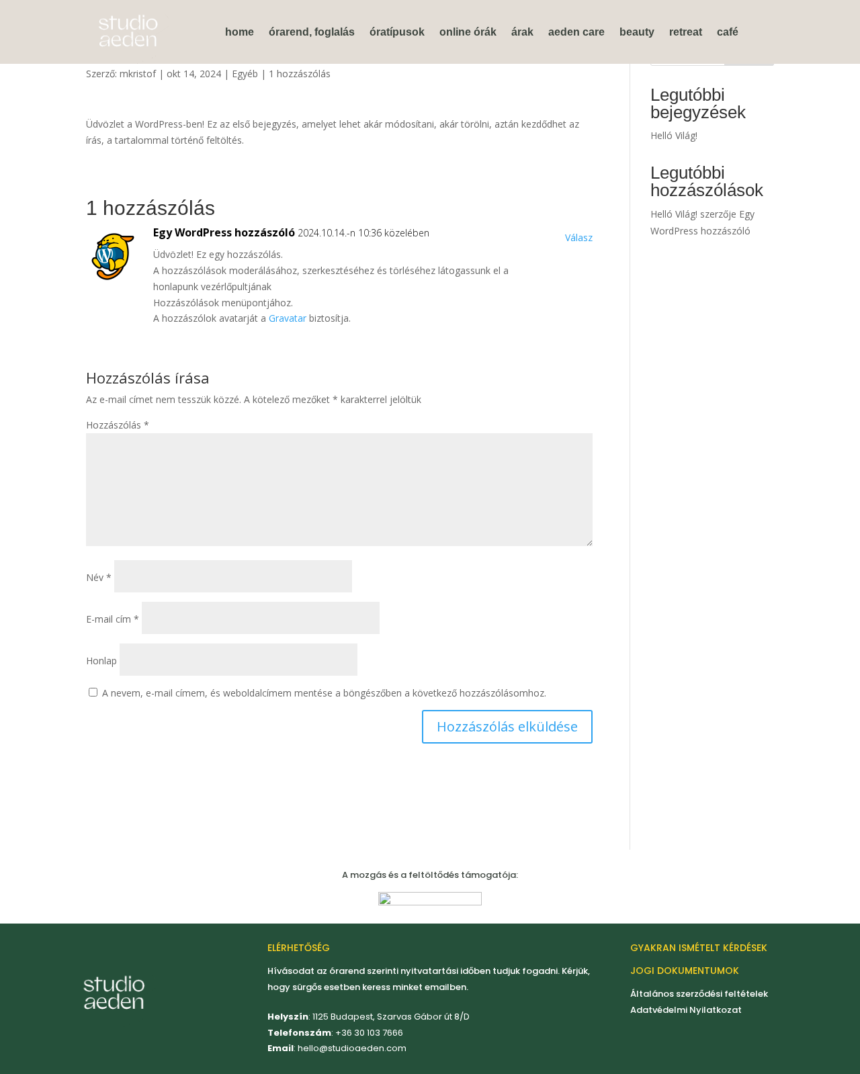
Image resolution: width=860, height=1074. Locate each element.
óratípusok (397, 32)
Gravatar (287, 318)
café (727, 32)
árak (522, 32)
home (239, 32)
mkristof (138, 73)
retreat (685, 32)
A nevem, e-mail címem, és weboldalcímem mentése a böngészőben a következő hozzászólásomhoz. (324, 692)
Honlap (101, 660)
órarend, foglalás (312, 32)
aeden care (576, 32)
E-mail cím (112, 619)
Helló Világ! (673, 135)
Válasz (579, 237)
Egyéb (245, 73)
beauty (636, 32)
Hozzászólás (117, 424)
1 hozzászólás (300, 73)
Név (99, 577)
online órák (468, 32)
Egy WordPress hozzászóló (224, 232)
